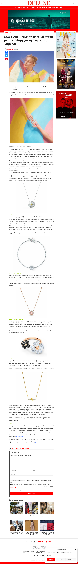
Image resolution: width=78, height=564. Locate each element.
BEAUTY (28, 7)
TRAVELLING (48, 7)
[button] (75, 549)
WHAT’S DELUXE (18, 7)
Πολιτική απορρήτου (30, 490)
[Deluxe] (39, 4)
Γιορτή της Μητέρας (24, 448)
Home (28, 560)
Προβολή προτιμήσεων (71, 559)
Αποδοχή (51, 559)
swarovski (17, 448)
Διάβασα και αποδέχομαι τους (23, 490)
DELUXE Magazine (10, 49)
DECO (43, 7)
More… (60, 7)
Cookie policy (44, 560)
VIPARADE (39, 7)
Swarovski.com (19, 436)
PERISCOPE (34, 7)
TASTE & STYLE (55, 7)
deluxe (13, 448)
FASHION (24, 7)
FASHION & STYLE (8, 32)
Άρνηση (60, 559)
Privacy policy (38, 560)
